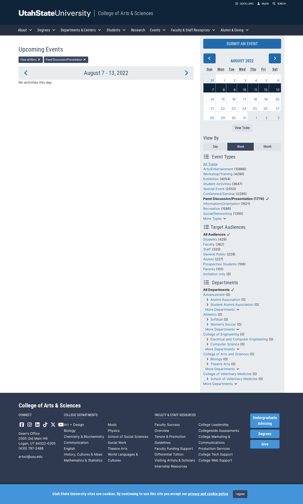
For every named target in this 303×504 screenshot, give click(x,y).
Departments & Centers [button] (78, 30)
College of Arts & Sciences (125, 13)
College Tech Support (215, 454)
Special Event (213, 189)
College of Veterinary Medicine (227, 374)
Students (210, 239)
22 (223, 108)
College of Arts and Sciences (226, 354)
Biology (216, 359)
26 (265, 108)
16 (234, 99)
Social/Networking (217, 213)
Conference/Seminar (219, 194)
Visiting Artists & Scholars (175, 460)
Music (112, 425)
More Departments (220, 309)
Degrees (264, 434)
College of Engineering (221, 334)
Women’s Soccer (223, 324)
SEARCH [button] (281, 3)
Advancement (214, 295)
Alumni (208, 259)
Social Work (117, 442)
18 (255, 99)
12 (266, 90)
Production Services (214, 448)
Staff (207, 249)
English (69, 448)
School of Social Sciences (128, 436)
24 (244, 108)
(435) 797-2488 (31, 448)
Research (138, 30)
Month (267, 147)
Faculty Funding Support (174, 448)
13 (278, 90)
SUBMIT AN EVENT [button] (242, 43)
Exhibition (211, 179)
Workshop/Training (218, 174)
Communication (76, 442)
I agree (240, 494)
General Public (214, 254)
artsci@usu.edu (30, 456)
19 (266, 99)
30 (233, 118)
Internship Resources (171, 466)
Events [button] (155, 30)
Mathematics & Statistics (83, 460)
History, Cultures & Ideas (83, 454)
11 (255, 90)
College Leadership (213, 425)
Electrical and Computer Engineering (239, 339)
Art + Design (74, 425)
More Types (212, 218)
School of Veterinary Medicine (233, 379)
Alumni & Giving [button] (232, 30)
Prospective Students (220, 264)
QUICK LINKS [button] (247, 3)
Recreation (211, 209)
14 (212, 99)
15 (223, 99)
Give (264, 444)
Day (215, 147)
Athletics (210, 314)
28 (212, 118)
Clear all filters (28, 59)
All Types (210, 164)
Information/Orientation (221, 204)
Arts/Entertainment (218, 169)
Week (240, 147)
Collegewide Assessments (218, 430)
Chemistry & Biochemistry (84, 436)
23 (233, 108)
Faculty (209, 244)
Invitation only (214, 274)
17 (244, 99)
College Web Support (215, 460)
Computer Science (224, 344)
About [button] (22, 30)
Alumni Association (225, 299)
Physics (114, 430)
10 (244, 90)
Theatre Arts (220, 364)
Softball (216, 319)
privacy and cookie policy (208, 494)
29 (223, 118)
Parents (209, 269)
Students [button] (113, 30)
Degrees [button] (44, 30)
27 (278, 108)
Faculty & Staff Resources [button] (190, 30)
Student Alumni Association (231, 304)
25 (255, 108)
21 (212, 108)
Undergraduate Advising (265, 420)
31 (212, 80)
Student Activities (217, 184)
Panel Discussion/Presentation (64, 59)
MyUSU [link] (265, 3)
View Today (242, 128)
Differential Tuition (169, 454)
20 (277, 99)
